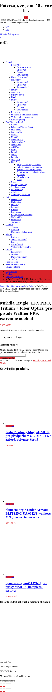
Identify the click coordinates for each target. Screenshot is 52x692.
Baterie (14, 124)
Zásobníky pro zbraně (20, 194)
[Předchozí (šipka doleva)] (1, 691)
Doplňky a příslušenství (21, 232)
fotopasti (15, 207)
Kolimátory (16, 212)
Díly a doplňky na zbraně (22, 127)
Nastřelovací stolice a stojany (29, 169)
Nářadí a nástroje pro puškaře (29, 167)
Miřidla (14, 134)
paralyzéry (15, 92)
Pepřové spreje (17, 95)
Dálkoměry (16, 202)
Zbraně (9, 62)
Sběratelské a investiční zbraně (24, 115)
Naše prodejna (12, 262)
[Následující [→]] (4, 686)
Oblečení (15, 254)
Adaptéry (15, 229)
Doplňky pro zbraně (14, 122)
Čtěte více (10, 426)
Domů (3, 286)
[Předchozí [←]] (1, 686)
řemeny (14, 182)
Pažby (14, 149)
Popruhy (15, 152)
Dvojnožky (16, 129)
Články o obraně (13, 267)
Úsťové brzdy (17, 189)
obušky (14, 90)
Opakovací (21, 70)
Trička (14, 259)
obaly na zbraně (18, 142)
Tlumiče (9, 224)
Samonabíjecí (22, 75)
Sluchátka (21, 174)
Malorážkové (17, 244)
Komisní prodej (18, 119)
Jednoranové (22, 82)
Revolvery (15, 112)
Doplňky (15, 204)
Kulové (14, 242)
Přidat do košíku (7, 358)
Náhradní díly (17, 139)
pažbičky (15, 147)
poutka (14, 154)
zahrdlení (15, 192)
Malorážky (16, 80)
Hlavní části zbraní (19, 77)
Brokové (15, 237)
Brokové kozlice (24, 67)
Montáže (15, 137)
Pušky (14, 100)
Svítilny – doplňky (19, 184)
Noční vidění (16, 217)
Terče (19, 179)
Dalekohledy (16, 199)
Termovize (15, 222)
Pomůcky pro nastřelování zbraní (31, 172)
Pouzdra (14, 157)
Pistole (14, 97)
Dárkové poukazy (19, 257)
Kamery (14, 209)
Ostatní (20, 72)
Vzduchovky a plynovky (22, 117)
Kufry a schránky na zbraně (29, 164)
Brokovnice (16, 65)
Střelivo (9, 234)
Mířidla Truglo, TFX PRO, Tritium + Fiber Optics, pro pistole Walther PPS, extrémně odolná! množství (24, 351)
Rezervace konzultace (15, 264)
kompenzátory (17, 132)
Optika (9, 197)
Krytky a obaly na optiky (22, 214)
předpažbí (15, 159)
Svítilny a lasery (18, 187)
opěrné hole (16, 144)
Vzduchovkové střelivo (21, 247)
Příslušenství (16, 162)
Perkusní (20, 107)
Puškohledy (16, 219)
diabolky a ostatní (18, 239)
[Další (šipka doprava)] (4, 691)
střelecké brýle (23, 177)
